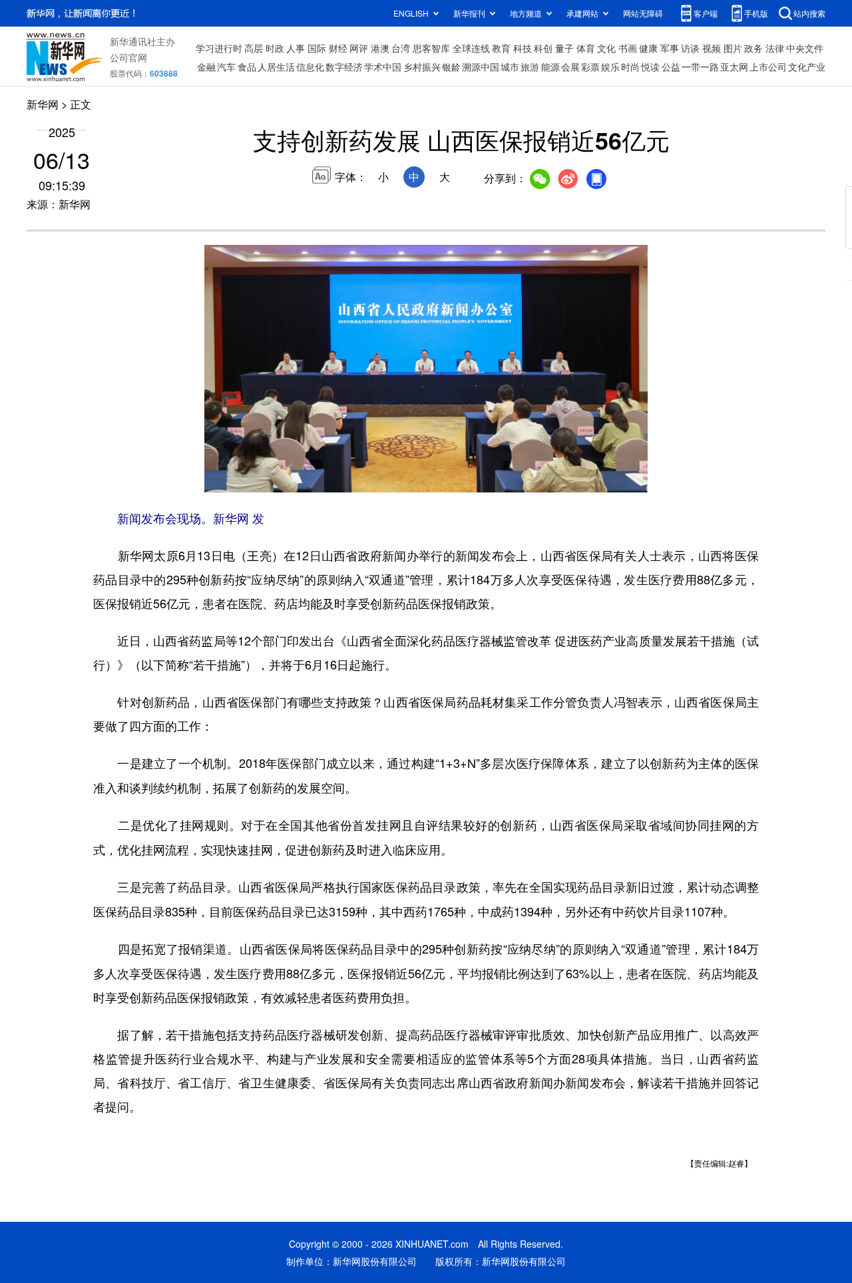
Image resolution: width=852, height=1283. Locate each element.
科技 (522, 48)
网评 (358, 48)
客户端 (706, 13)
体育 (585, 48)
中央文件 (804, 48)
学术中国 (382, 66)
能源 (550, 66)
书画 (627, 48)
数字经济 (344, 66)
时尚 (630, 66)
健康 (648, 48)
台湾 (400, 48)
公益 (671, 66)
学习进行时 (219, 48)
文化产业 (806, 66)
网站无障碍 (643, 13)
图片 (733, 48)
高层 (253, 48)
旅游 (530, 66)
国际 (317, 48)
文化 (606, 48)
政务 (753, 48)
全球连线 (471, 48)
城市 (510, 66)
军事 (669, 48)
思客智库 (431, 48)
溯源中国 (480, 66)
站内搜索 (809, 13)
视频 (711, 48)
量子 (564, 48)
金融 (206, 66)
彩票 (590, 66)
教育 (501, 48)
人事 (295, 48)
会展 (570, 66)
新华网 (43, 104)
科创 (543, 48)
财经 (338, 48)
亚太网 (734, 66)
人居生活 (276, 66)
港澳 (380, 48)
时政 (275, 48)
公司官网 (128, 57)
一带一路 (700, 66)
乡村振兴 (422, 66)
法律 (774, 48)
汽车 (226, 66)
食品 (247, 66)
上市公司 (768, 66)
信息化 (310, 66)
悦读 (650, 66)
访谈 (690, 48)
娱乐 (610, 66)
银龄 (451, 66)
